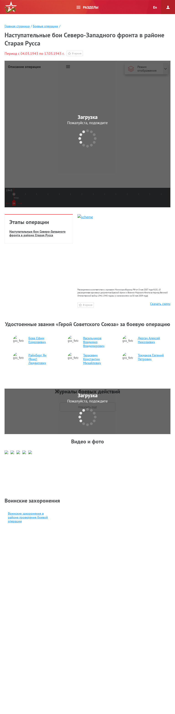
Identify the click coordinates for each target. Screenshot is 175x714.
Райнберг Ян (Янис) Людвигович (37, 359)
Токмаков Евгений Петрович (151, 357)
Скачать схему (160, 304)
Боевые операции (45, 26)
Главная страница (17, 26)
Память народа (11, 7)
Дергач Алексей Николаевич (149, 340)
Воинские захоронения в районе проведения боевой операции (28, 517)
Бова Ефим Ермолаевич (37, 340)
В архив (76, 53)
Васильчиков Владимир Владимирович (93, 342)
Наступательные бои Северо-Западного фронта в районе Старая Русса (37, 233)
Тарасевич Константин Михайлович (92, 359)
